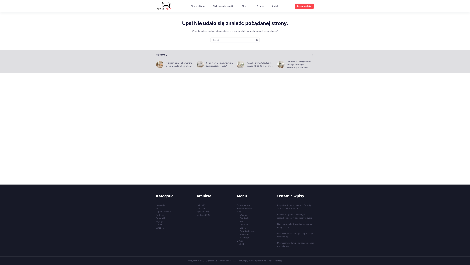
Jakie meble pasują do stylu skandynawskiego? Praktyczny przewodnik (299, 64)
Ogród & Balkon (163, 211)
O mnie (260, 6)
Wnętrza (160, 228)
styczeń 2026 (202, 211)
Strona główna (198, 6)
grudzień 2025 (203, 215)
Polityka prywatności (247, 261)
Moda (158, 208)
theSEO (233, 261)
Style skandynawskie (223, 6)
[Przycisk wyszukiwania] (257, 40)
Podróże (160, 215)
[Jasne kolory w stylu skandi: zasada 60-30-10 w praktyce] (240, 64)
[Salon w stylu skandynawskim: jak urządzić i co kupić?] (200, 64)
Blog (244, 6)
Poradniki (160, 218)
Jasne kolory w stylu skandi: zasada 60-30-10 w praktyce (260, 64)
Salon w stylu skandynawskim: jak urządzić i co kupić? (219, 64)
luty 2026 (200, 208)
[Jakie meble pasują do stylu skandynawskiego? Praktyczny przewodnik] (281, 64)
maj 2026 (200, 205)
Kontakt (275, 6)
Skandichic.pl (211, 261)
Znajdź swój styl (304, 6)
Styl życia (160, 221)
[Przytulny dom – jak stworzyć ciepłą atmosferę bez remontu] (159, 64)
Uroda (159, 224)
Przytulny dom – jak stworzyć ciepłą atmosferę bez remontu (179, 64)
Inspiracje (160, 205)
